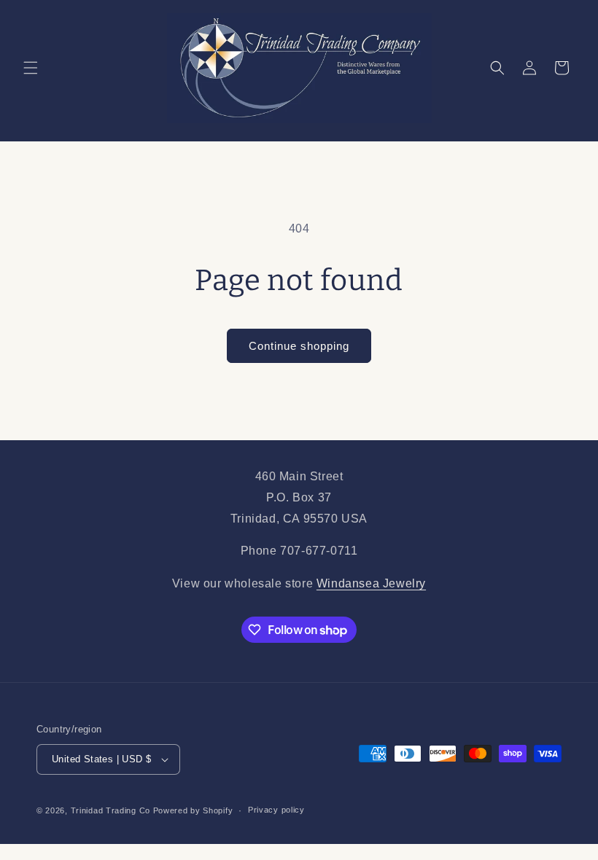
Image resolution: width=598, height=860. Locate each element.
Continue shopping (299, 346)
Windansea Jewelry (371, 583)
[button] (31, 68)
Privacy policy (276, 809)
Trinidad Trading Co (110, 810)
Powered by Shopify (193, 810)
